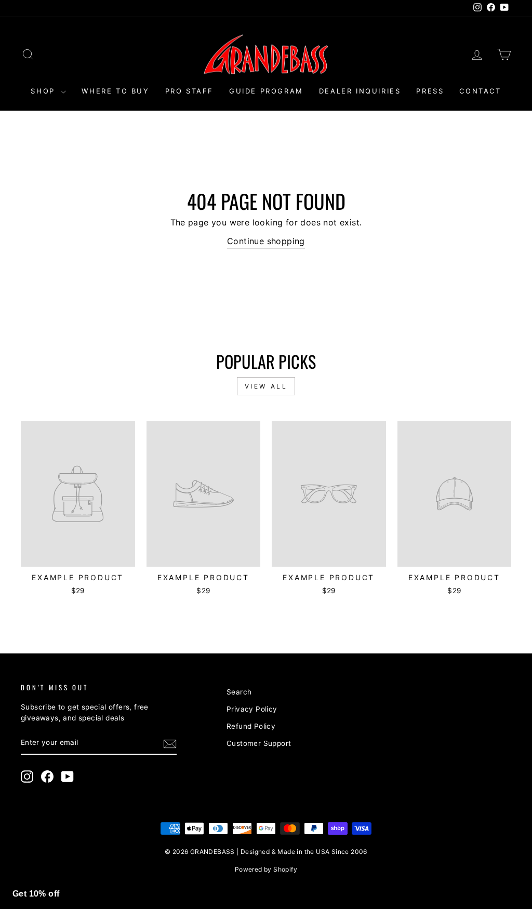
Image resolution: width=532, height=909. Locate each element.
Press (430, 91)
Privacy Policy (252, 709)
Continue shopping (266, 241)
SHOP (44, 91)
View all (266, 386)
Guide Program (266, 91)
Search (239, 692)
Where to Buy (115, 91)
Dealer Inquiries (360, 91)
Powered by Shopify (266, 869)
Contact (480, 91)
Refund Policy (251, 726)
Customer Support (259, 743)
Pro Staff (189, 91)
